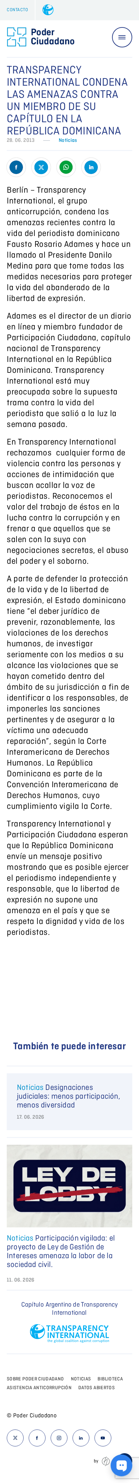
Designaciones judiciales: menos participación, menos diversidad (68, 1096)
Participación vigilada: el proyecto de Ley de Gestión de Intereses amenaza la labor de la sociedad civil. (61, 1252)
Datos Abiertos (96, 1388)
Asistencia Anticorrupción (39, 1388)
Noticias (68, 140)
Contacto (17, 10)
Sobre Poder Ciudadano (35, 1379)
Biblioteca (110, 1379)
